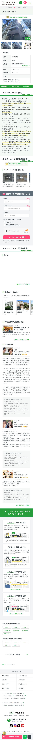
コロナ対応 (10, 705)
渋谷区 (15, 642)
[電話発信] (29, 737)
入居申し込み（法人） (8, 695)
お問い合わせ (5, 675)
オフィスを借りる (7, 693)
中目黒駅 (24, 627)
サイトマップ (27, 731)
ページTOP (15, 671)
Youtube (22, 725)
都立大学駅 (24, 630)
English (4, 705)
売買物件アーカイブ (18, 702)
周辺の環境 (26, 86)
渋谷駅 (6, 627)
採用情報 (22, 698)
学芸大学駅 (15, 630)
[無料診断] (16, 535)
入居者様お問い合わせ (20, 695)
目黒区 (24, 642)
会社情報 (21, 688)
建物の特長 (4, 86)
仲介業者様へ (6, 698)
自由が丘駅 (6, 633)
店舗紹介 (4, 680)
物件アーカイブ (6, 731)
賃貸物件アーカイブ (7, 702)
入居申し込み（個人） (18, 693)
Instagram (15, 725)
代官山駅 (15, 627)
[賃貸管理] (16, 608)
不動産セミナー (23, 684)
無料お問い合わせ (25, 2)
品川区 (15, 645)
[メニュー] (30, 2)
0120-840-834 (20, 2)
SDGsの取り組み (19, 705)
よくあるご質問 (14, 698)
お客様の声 (22, 680)
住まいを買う (5, 684)
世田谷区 (6, 642)
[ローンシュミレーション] (16, 584)
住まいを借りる (23, 675)
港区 (6, 645)
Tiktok (18, 725)
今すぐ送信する (17, 237)
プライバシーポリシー (17, 731)
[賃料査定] (16, 559)
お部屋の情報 (15, 86)
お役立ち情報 (5, 688)
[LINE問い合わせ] (25, 737)
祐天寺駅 (6, 630)
